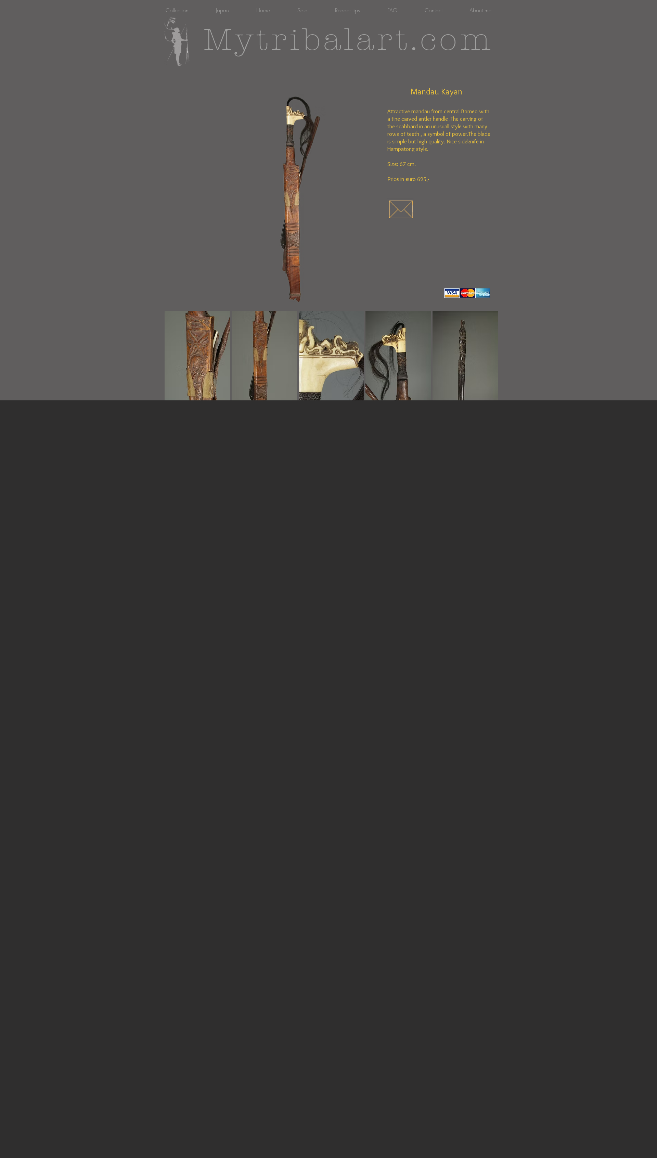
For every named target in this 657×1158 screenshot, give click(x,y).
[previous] (179, 361)
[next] (483, 361)
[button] (197, 355)
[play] (484, 395)
